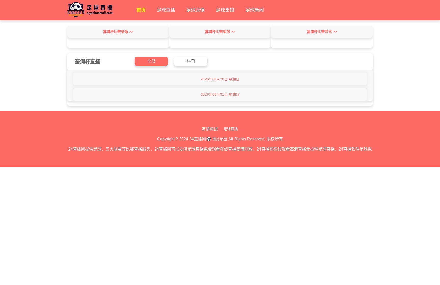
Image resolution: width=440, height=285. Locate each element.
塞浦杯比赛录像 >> (118, 32)
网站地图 (220, 139)
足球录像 (195, 10)
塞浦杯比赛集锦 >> (220, 32)
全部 (151, 61)
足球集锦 (225, 10)
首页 (141, 10)
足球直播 (166, 10)
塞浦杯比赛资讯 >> (322, 32)
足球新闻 (254, 10)
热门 (191, 61)
